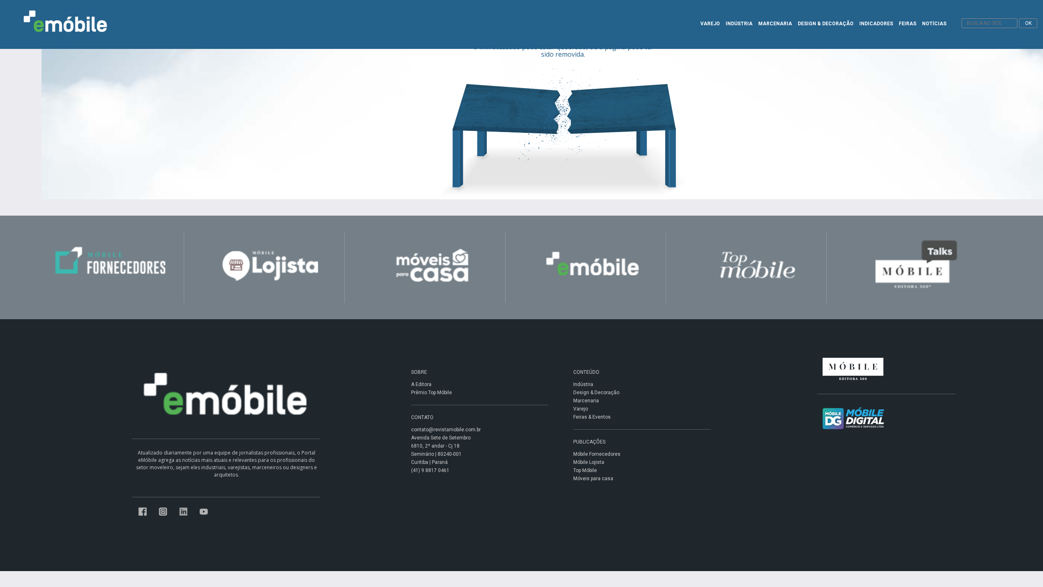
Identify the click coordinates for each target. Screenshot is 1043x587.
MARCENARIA (775, 23)
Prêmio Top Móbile (431, 392)
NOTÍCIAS (934, 23)
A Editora (421, 384)
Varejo (580, 409)
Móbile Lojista (588, 462)
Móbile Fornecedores (597, 454)
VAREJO (710, 23)
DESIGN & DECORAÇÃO (826, 23)
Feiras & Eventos (592, 417)
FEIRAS (907, 23)
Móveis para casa (593, 478)
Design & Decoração (596, 392)
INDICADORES (876, 23)
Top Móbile (585, 470)
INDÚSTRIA (739, 23)
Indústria (583, 384)
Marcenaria (586, 401)
